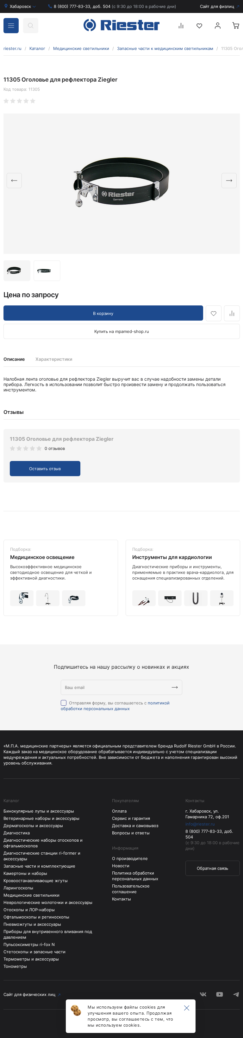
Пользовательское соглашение (131, 888)
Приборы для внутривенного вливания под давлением (47, 934)
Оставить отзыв (45, 468)
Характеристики (53, 359)
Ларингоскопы (18, 887)
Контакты (121, 898)
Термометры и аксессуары (31, 958)
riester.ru (12, 48)
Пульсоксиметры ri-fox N (29, 944)
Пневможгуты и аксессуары (32, 924)
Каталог (37, 48)
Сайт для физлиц (217, 6)
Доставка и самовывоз (135, 825)
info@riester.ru (200, 823)
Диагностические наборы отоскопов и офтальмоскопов (43, 843)
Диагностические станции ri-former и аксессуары (41, 856)
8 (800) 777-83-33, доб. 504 (115, 6)
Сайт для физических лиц (29, 994)
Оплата (119, 811)
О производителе (130, 858)
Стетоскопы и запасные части (34, 951)
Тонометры (15, 966)
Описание (14, 359)
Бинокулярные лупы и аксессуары (38, 811)
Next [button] (229, 180)
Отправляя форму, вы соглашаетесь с (115, 705)
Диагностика (16, 832)
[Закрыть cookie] (187, 1008)
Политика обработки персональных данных (135, 875)
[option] (121, 184)
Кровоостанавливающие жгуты (35, 880)
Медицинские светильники (81, 48)
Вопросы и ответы (131, 832)
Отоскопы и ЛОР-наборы (29, 909)
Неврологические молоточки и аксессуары (47, 902)
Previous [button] (14, 180)
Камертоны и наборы (25, 873)
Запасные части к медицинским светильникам (165, 48)
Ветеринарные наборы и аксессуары (41, 818)
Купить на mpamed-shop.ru (121, 331)
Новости (120, 865)
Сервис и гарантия (131, 818)
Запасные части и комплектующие (39, 866)
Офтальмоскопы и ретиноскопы (36, 916)
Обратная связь (212, 868)
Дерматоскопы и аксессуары (33, 825)
